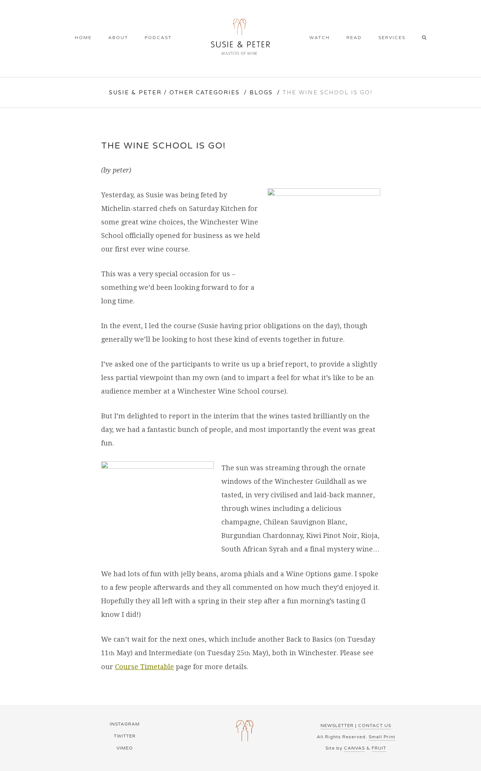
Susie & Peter (135, 92)
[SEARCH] (427, 38)
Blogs (261, 92)
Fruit (379, 748)
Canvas (354, 748)
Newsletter (337, 725)
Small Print (382, 736)
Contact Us (374, 725)
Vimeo (124, 748)
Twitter (125, 736)
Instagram (125, 724)
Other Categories (204, 92)
